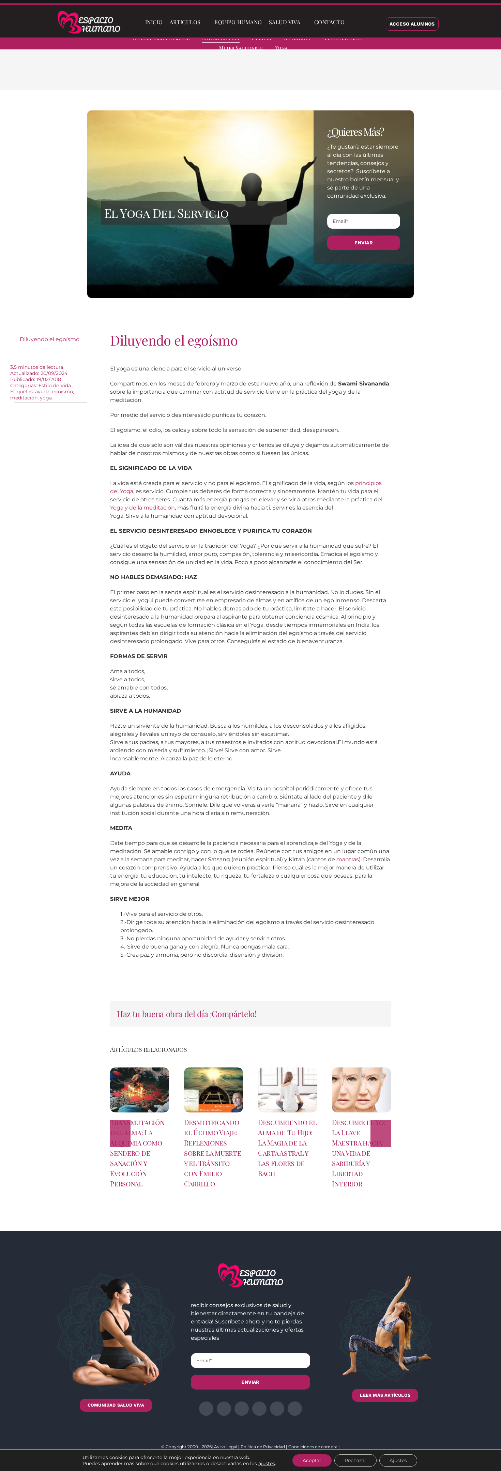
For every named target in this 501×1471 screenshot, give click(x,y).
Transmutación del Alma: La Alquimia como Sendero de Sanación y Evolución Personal (137, 1153)
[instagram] (451, 44)
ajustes (266, 1463)
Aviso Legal (225, 1446)
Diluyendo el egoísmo (49, 339)
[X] (348, 75)
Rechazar (355, 1460)
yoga (46, 398)
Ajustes (398, 1460)
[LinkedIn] (359, 75)
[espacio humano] (89, 12)
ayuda (42, 392)
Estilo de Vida (55, 385)
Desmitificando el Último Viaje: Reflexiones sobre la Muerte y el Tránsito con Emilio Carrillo (212, 1153)
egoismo (62, 392)
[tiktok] (488, 44)
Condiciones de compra (312, 1446)
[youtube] (476, 44)
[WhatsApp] (370, 75)
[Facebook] (337, 75)
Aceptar (312, 1460)
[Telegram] (381, 75)
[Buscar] (354, 22)
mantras (347, 859)
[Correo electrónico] (392, 75)
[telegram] (463, 44)
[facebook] (426, 44)
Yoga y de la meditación (142, 507)
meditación (23, 398)
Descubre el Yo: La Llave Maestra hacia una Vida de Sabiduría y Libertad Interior (358, 1153)
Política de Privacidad (263, 1446)
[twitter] (439, 44)
